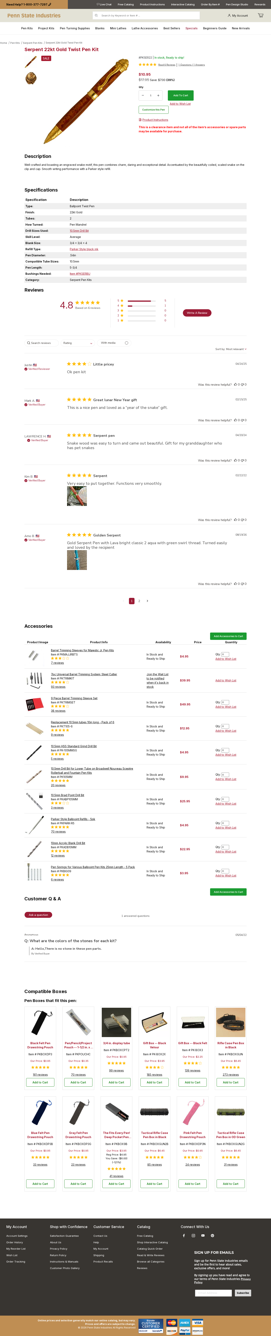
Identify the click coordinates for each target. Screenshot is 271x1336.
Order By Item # (210, 4)
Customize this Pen (153, 109)
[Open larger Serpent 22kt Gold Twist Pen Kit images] (86, 101)
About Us (55, 1242)
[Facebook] (184, 1235)
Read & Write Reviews (150, 1255)
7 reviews (57, 662)
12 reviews (58, 855)
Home (3, 42)
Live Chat (105, 4)
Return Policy (58, 1255)
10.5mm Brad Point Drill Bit (67, 795)
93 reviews (58, 686)
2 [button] (139, 601)
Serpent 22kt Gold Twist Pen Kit (64, 42)
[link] (157, 65)
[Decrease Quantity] (143, 95)
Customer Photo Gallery (65, 1268)
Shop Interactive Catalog (152, 1242)
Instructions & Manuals (64, 1261)
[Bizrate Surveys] (157, 1331)
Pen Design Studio (237, 4)
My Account (240, 15)
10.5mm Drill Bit (79, 230)
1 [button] (132, 601)
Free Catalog (126, 4)
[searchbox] (41, 343)
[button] (30, 62)
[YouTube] (203, 1235)
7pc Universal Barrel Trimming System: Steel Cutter (84, 674)
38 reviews (58, 710)
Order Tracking (15, 1261)
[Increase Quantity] (158, 95)
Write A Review (197, 313)
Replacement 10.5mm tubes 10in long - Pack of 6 (82, 722)
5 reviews (57, 758)
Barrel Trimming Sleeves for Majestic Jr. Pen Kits (82, 650)
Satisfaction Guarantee (64, 1235)
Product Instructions (152, 4)
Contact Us (100, 1235)
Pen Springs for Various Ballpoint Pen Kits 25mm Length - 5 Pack (93, 867)
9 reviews (57, 734)
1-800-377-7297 (35, 4)
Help (96, 1242)
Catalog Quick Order (150, 1248)
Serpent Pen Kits (32, 42)
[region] (30, 101)
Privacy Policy (58, 1248)
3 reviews (57, 807)
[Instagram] (193, 1235)
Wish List (11, 1255)
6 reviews (57, 879)
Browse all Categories (150, 1261)
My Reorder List (16, 1248)
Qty (141, 87)
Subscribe (243, 1292)
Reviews (142, 1268)
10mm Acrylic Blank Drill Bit (68, 843)
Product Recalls (103, 1261)
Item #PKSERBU (80, 273)
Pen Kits (15, 42)
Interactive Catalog (183, 4)
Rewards (260, 4)
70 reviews (58, 831)
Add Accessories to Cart (228, 636)
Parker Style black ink (84, 249)
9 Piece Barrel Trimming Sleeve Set (74, 698)
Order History (14, 1242)
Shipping (98, 1255)
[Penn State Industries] (34, 15)
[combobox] (78, 343)
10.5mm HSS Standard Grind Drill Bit (74, 746)
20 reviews (58, 785)
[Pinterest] (212, 1235)
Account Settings (17, 1235)
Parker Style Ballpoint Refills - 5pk (73, 819)
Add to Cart (40, 1082)
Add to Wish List (225, 658)
